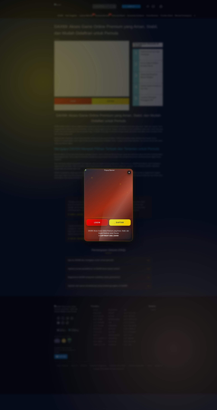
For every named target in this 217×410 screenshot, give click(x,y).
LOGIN (97, 222)
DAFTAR (120, 222)
